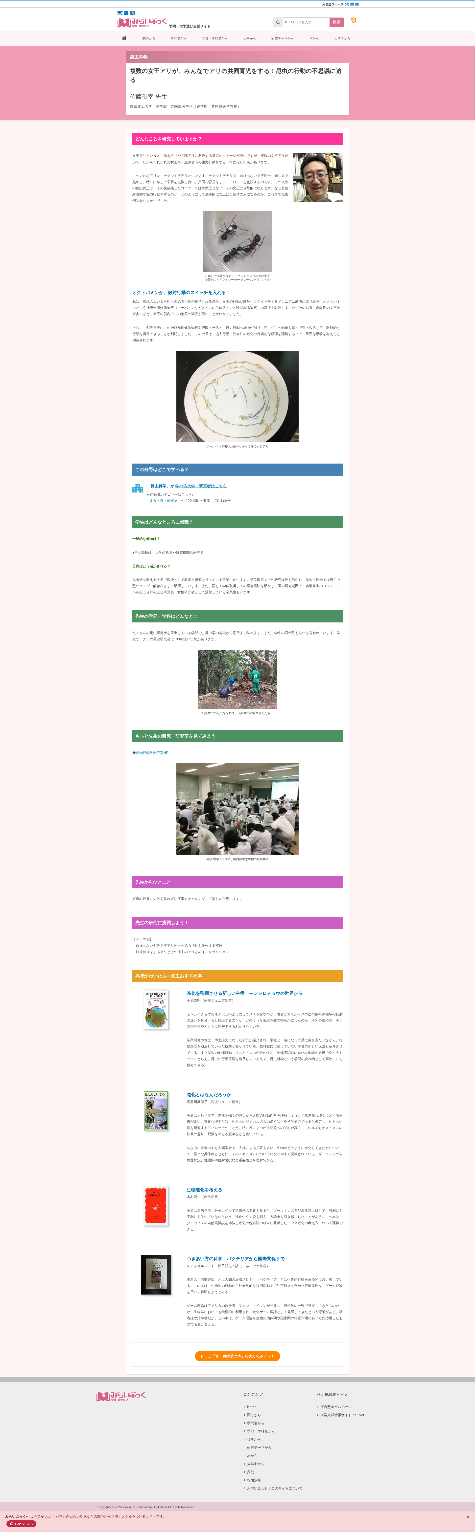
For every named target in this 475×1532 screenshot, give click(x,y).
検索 (337, 22)
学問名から (179, 38)
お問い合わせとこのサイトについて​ (275, 1488)
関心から (148, 38)
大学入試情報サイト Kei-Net (342, 1415)
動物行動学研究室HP (152, 753)
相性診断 (254, 1480)
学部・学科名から (215, 38)
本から (314, 38)
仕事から (249, 38)
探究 (250, 1472)
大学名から (342, 38)
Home (252, 1407)
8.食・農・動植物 (163, 501)
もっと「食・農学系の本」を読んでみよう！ (237, 1356)
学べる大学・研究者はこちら (201, 486)
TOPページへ (24, 1523)
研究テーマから (282, 38)
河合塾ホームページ (336, 1407)
